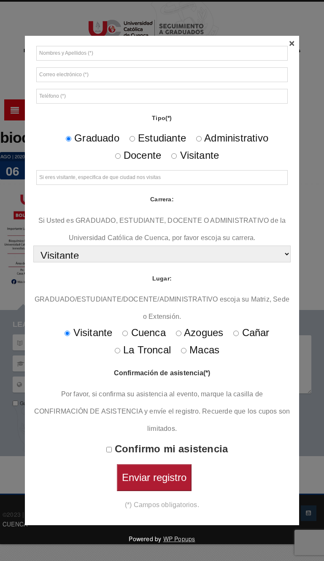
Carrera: (162, 199)
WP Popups (179, 538)
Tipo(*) (162, 118)
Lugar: (162, 278)
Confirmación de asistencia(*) (162, 373)
